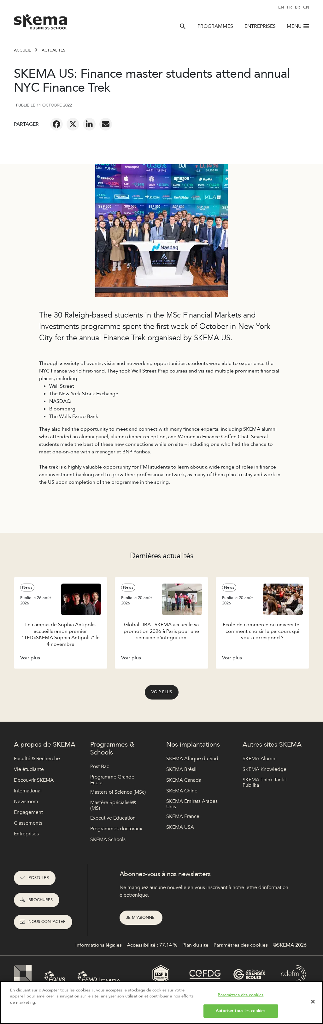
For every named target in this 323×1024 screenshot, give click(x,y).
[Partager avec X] (73, 124)
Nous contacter (47, 921)
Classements (28, 823)
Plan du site (195, 945)
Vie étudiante (29, 769)
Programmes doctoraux (116, 828)
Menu (294, 26)
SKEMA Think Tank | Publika (265, 783)
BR (297, 7)
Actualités (53, 50)
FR (289, 7)
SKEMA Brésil (181, 769)
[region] (161, 1002)
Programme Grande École (112, 780)
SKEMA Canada (183, 780)
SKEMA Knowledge (264, 769)
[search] (182, 26)
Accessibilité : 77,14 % (152, 945)
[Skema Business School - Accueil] (41, 23)
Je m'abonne (141, 917)
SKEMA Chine (181, 790)
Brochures (40, 900)
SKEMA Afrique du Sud (192, 758)
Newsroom (26, 801)
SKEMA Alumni (260, 758)
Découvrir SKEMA (34, 780)
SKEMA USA (180, 827)
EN (281, 7)
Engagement (28, 812)
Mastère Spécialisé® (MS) (113, 805)
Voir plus (161, 692)
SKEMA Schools (108, 839)
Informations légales (98, 945)
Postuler (38, 878)
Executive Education (113, 818)
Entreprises (260, 26)
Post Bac (99, 766)
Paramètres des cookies (240, 995)
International (28, 790)
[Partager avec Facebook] (56, 124)
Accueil (22, 50)
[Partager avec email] (105, 124)
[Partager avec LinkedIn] (89, 124)
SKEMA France (182, 816)
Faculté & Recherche (37, 758)
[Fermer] (313, 1002)
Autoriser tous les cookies (240, 1011)
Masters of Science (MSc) (118, 792)
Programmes (215, 26)
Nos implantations (193, 744)
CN (306, 7)
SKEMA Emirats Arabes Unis (192, 804)
